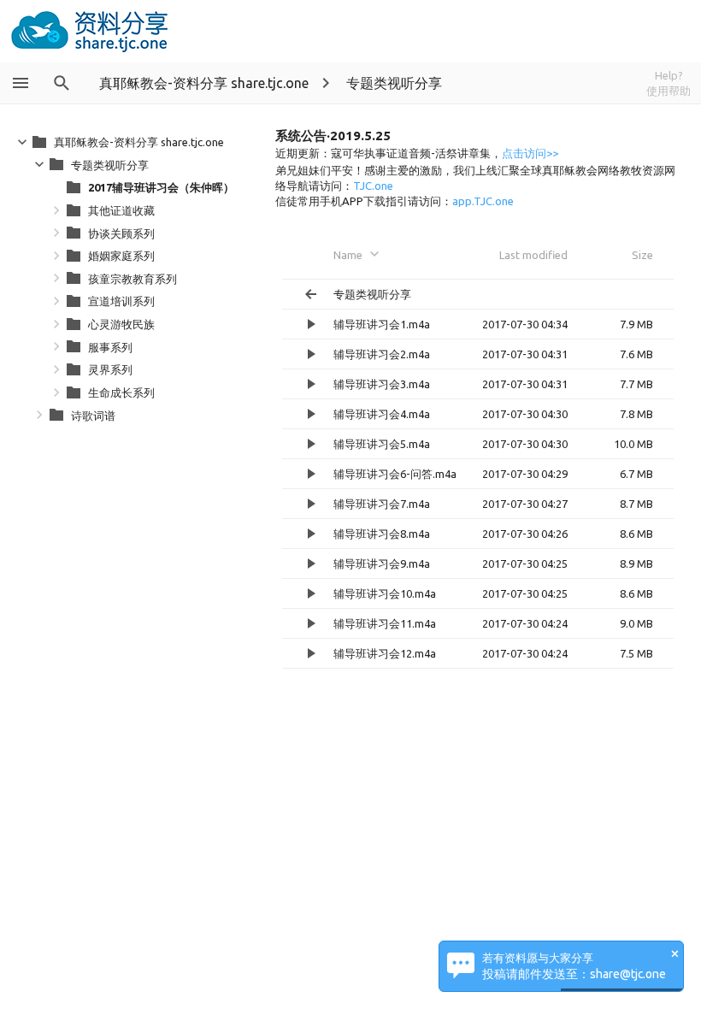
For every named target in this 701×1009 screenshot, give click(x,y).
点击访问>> (530, 153)
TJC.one (373, 186)
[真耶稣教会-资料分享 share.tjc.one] (90, 31)
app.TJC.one (483, 201)
